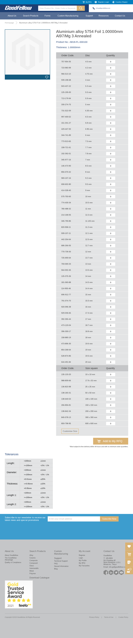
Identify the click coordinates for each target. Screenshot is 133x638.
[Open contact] (129, 570)
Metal (31, 571)
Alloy (31, 555)
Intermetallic (34, 568)
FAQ (56, 564)
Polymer (32, 573)
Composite (33, 560)
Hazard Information (61, 566)
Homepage (9, 23)
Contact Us (120, 16)
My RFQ (88, 2)
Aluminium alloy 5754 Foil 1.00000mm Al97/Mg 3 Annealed (43, 23)
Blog (56, 569)
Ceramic (32, 558)
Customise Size (70, 431)
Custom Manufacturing (68, 16)
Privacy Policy (94, 617)
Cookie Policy (123, 617)
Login (81, 558)
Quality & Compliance (13, 562)
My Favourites (84, 566)
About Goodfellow (11, 555)
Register (82, 555)
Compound (33, 563)
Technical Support (61, 561)
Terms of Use (108, 617)
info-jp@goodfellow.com (103, 8)
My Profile (83, 560)
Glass (31, 566)
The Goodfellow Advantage (10, 559)
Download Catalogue (39, 577)
